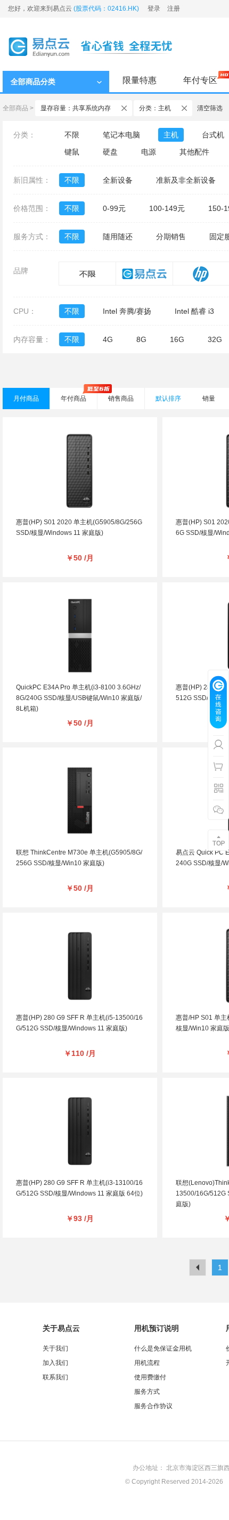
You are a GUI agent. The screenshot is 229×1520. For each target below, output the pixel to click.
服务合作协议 (153, 1406)
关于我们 (55, 1348)
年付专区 (200, 80)
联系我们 (55, 1377)
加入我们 (55, 1363)
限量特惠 (139, 80)
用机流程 (147, 1363)
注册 (173, 8)
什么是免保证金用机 (163, 1348)
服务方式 (147, 1391)
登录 (154, 8)
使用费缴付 (150, 1377)
